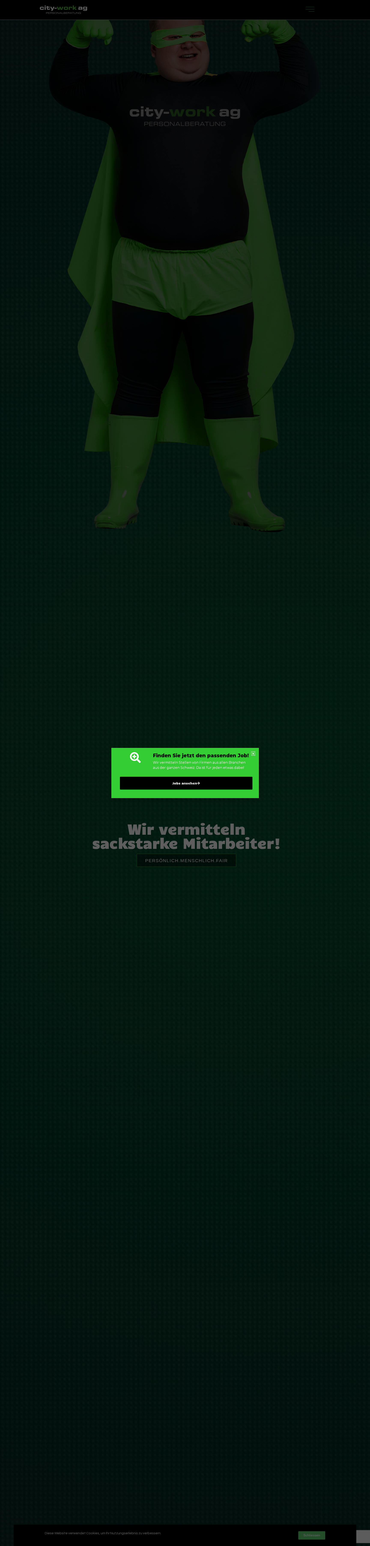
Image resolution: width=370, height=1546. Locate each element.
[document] (185, 773)
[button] (253, 753)
